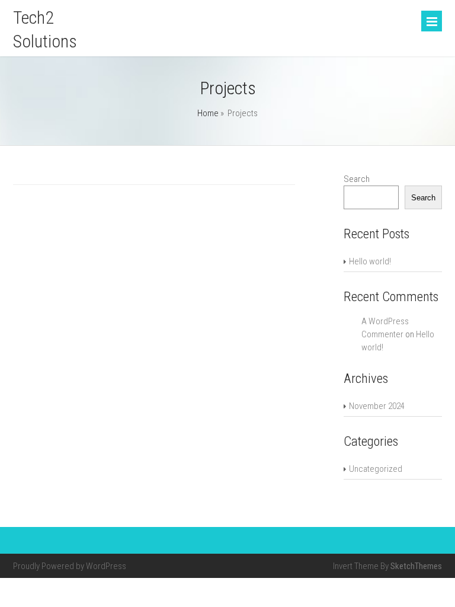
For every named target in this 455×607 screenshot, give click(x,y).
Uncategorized (375, 469)
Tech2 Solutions (45, 29)
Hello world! (370, 261)
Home (208, 113)
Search (357, 179)
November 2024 (377, 406)
